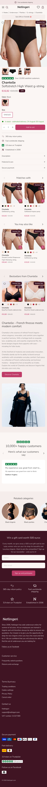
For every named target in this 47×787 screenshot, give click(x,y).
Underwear (14, 13)
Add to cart (30, 127)
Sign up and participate (23, 573)
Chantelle (38, 13)
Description (6, 156)
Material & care (7, 162)
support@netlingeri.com (11, 712)
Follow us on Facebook (10, 647)
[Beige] (11, 206)
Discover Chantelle (12, 374)
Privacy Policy (7, 694)
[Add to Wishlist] (2, 22)
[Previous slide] (3, 453)
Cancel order (6, 697)
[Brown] (36, 206)
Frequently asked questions (12, 661)
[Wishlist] (38, 7)
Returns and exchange (10, 664)
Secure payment (8, 168)
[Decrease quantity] (4, 127)
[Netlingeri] (23, 7)
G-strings (30, 13)
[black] (5, 102)
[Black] (3, 206)
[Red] (8, 206)
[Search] (8, 7)
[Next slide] (43, 453)
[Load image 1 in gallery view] (23, 43)
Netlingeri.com (11, 780)
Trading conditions (9, 686)
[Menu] (3, 7)
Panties (22, 13)
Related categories (23, 498)
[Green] (5, 206)
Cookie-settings (7, 690)
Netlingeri (5, 709)
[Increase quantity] (12, 127)
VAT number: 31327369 (11, 716)
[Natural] (5, 304)
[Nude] (3, 252)
